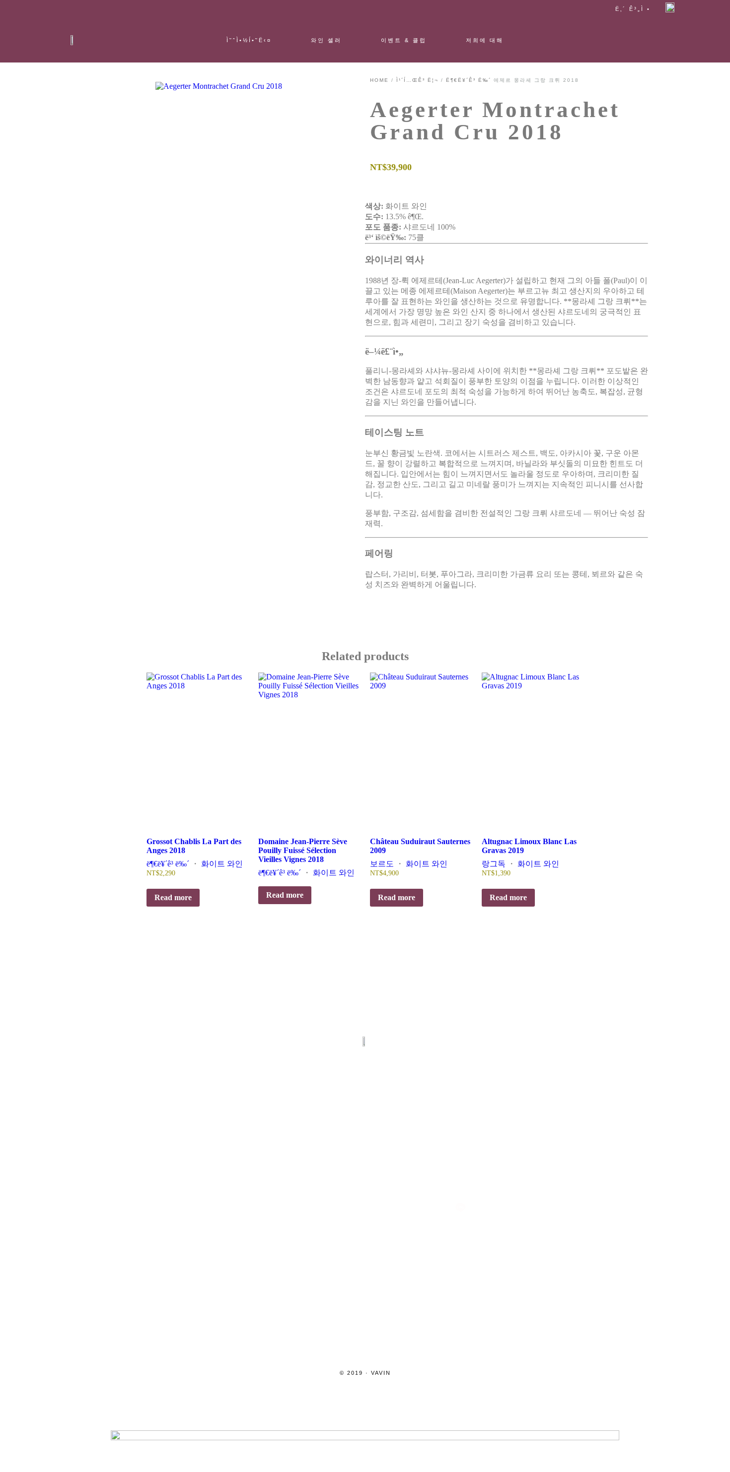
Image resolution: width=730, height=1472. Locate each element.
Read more (173, 897)
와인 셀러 (326, 40)
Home (379, 80)
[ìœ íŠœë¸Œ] (412, 1207)
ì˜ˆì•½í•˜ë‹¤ (249, 40)
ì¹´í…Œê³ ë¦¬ (417, 80)
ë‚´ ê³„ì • (633, 9)
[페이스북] (317, 1207)
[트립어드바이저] (365, 1207)
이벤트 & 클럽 (404, 40)
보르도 (382, 863)
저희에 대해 (485, 40)
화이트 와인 (222, 863)
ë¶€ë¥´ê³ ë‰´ (468, 80)
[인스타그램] (269, 1207)
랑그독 (494, 863)
